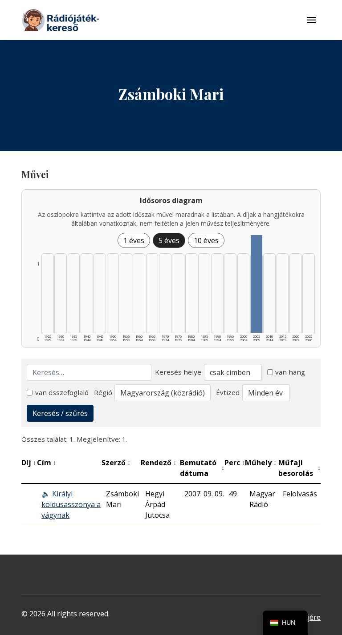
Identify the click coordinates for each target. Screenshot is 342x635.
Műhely (261, 462)
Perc (234, 462)
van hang (290, 371)
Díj (28, 462)
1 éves (133, 240)
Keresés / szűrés (60, 413)
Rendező (158, 462)
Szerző (116, 462)
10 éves (206, 240)
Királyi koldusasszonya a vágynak (71, 504)
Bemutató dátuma (202, 468)
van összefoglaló (62, 392)
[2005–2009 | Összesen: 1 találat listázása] (256, 284)
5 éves (169, 240)
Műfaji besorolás (299, 468)
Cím (46, 462)
